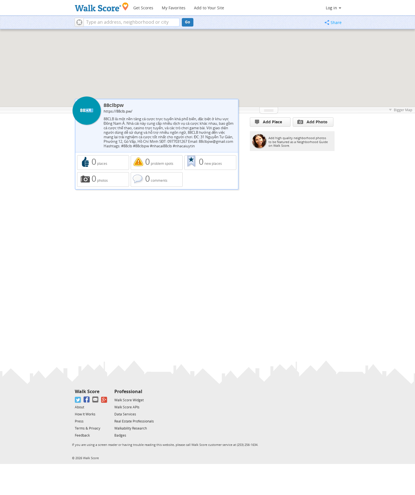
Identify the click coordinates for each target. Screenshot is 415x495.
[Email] (95, 400)
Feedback (82, 435)
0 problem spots (156, 162)
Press (79, 421)
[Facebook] (87, 400)
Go (187, 22)
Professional (128, 391)
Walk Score (87, 391)
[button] (79, 22)
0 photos (103, 179)
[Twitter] (78, 400)
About (79, 407)
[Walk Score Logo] (102, 7)
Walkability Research (130, 428)
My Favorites (173, 8)
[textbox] (132, 22)
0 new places (210, 162)
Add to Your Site (209, 8)
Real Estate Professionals (134, 421)
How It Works (85, 414)
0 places (103, 162)
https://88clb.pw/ (118, 111)
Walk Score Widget (129, 400)
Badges (120, 435)
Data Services (125, 414)
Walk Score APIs (126, 407)
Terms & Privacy (87, 428)
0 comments (156, 179)
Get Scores (143, 8)
